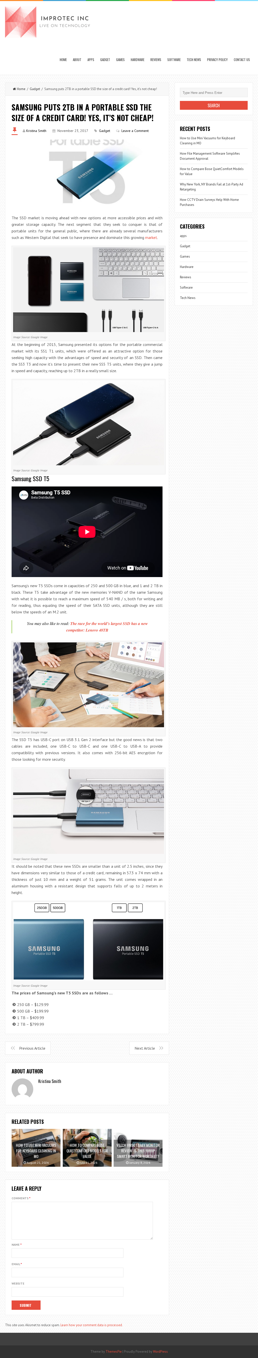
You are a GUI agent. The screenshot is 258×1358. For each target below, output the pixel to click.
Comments (21, 1198)
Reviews (155, 59)
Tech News (194, 59)
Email (17, 1264)
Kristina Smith (36, 130)
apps (90, 59)
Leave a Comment (135, 130)
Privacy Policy (217, 59)
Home (63, 59)
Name (17, 1244)
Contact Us (242, 59)
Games (120, 59)
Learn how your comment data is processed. (91, 1325)
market (151, 237)
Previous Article (32, 1048)
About (77, 59)
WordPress (160, 1351)
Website (18, 1283)
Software (174, 59)
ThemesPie (114, 1351)
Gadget (105, 59)
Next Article (145, 1048)
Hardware (137, 59)
